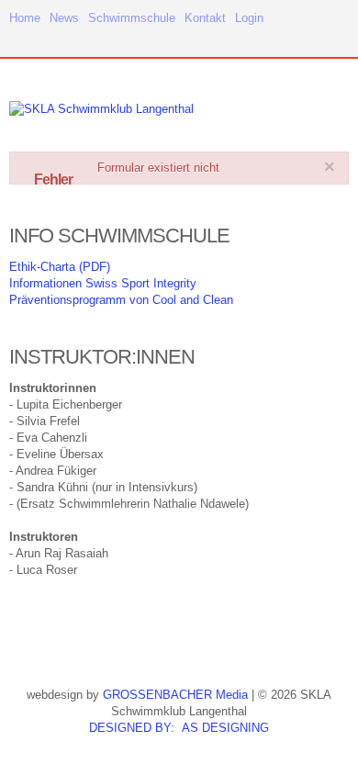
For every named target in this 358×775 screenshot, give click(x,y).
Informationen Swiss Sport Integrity (102, 283)
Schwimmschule (131, 18)
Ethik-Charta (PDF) (59, 267)
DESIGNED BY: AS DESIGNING (179, 728)
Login (249, 18)
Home (24, 18)
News (64, 18)
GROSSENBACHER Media (175, 695)
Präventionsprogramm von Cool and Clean (121, 300)
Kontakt (205, 18)
